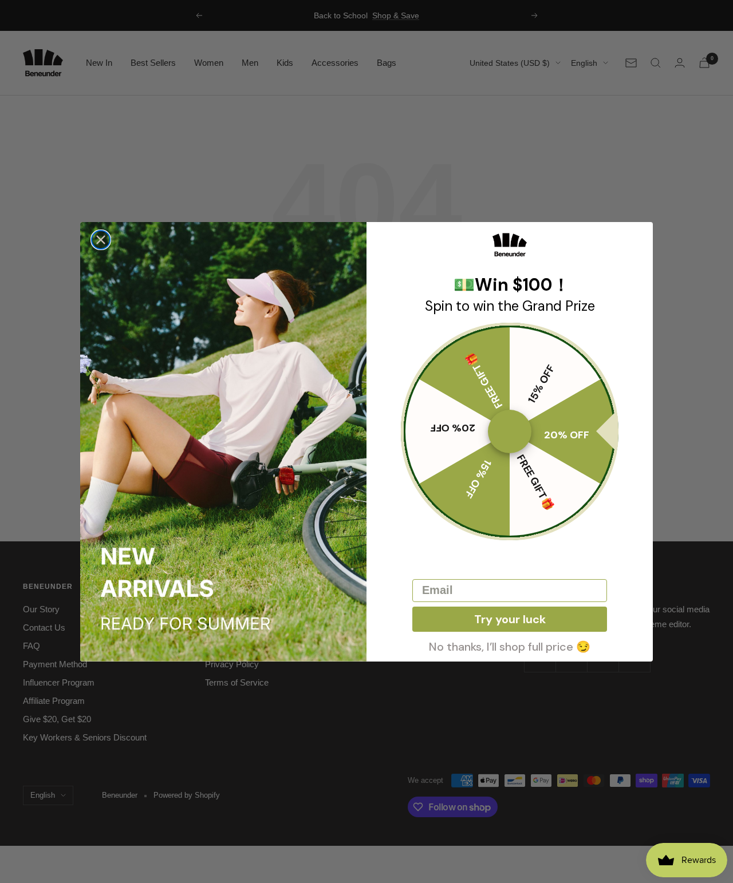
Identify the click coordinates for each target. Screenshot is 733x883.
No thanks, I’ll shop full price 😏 (509, 645)
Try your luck (510, 619)
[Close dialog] (101, 240)
